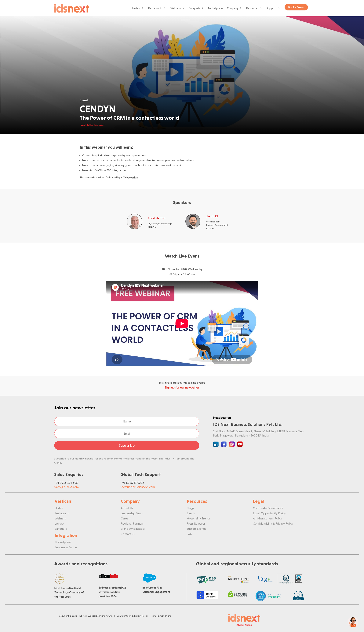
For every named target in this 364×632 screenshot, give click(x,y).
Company (232, 8)
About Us (127, 508)
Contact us (128, 534)
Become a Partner (66, 547)
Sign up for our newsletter (182, 387)
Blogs (190, 508)
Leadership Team (132, 513)
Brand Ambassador (133, 528)
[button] (353, 622)
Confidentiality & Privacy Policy (273, 523)
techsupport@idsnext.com (137, 487)
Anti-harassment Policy (267, 518)
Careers (126, 518)
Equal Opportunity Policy (269, 513)
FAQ (189, 534)
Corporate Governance (268, 508)
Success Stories (196, 528)
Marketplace (215, 8)
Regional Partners (132, 523)
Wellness (175, 8)
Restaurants (155, 8)
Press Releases (196, 523)
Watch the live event (93, 125)
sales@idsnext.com (66, 487)
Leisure (59, 523)
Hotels (136, 8)
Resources (252, 8)
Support (272, 8)
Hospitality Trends (198, 518)
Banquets (194, 8)
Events (191, 513)
